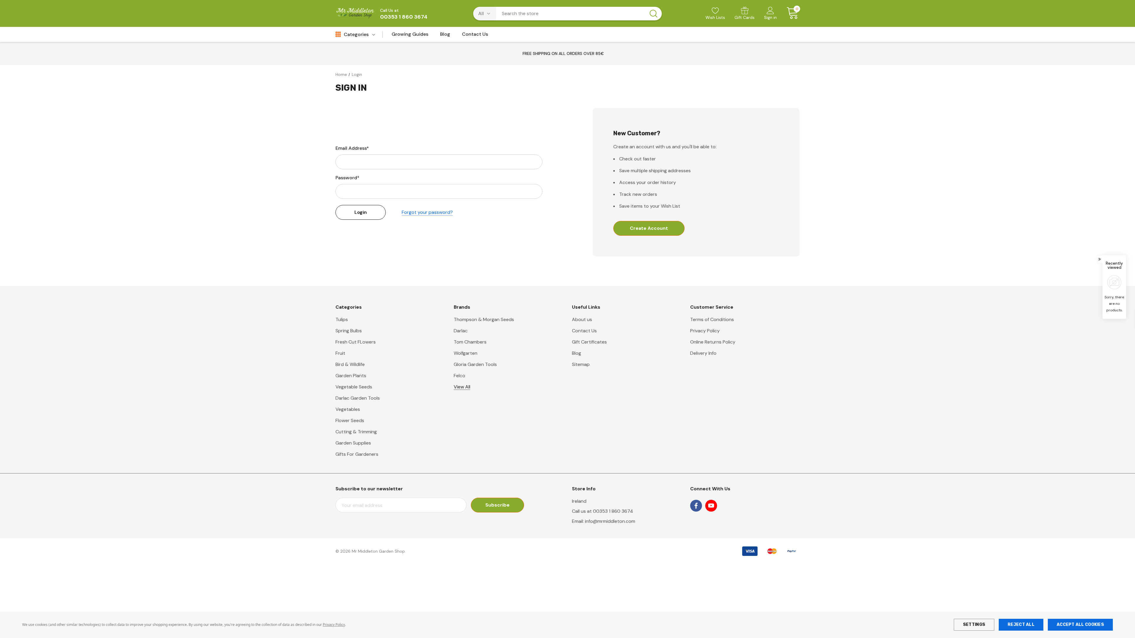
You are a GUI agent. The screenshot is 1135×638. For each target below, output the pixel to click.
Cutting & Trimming (356, 432)
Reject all (1021, 624)
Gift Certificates (589, 342)
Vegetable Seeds (353, 387)
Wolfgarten (465, 353)
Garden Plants (350, 375)
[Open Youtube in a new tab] (711, 506)
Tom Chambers (470, 342)
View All (462, 387)
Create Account (649, 228)
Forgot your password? (427, 212)
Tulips (341, 319)
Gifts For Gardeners (356, 454)
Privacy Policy (334, 624)
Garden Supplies (353, 443)
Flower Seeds (349, 420)
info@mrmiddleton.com (610, 521)
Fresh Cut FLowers (355, 342)
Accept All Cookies (1080, 624)
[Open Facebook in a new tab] (696, 506)
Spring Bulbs (348, 331)
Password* (347, 178)
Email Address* (352, 148)
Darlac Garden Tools (357, 398)
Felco (459, 375)
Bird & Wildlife (350, 364)
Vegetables (347, 409)
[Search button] (653, 13)
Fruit (340, 353)
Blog (576, 353)
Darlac (461, 331)
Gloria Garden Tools (475, 364)
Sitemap (581, 364)
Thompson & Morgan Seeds (484, 319)
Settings (974, 624)
